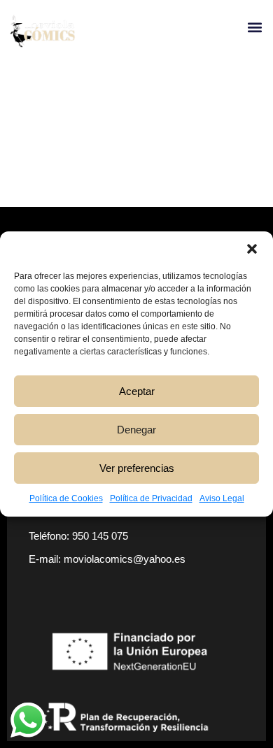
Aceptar (137, 391)
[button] (252, 249)
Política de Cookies (66, 498)
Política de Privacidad (151, 498)
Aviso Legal (222, 498)
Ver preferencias (136, 468)
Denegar (136, 430)
